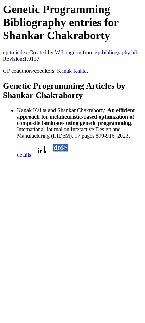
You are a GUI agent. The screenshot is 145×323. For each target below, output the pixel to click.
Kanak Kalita (72, 71)
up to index (15, 52)
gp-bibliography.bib (116, 52)
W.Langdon (68, 52)
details (24, 155)
